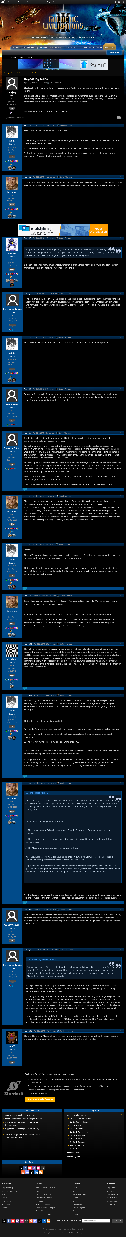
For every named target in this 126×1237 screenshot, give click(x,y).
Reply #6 (27, 389)
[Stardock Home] (3, 1)
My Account (111, 1191)
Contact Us (77, 1211)
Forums (75, 1214)
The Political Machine (43, 1204)
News (41, 2)
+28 (12, 464)
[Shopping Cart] (119, 2)
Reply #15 (29, 949)
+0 (12, 108)
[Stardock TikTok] (32, 1172)
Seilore (12, 253)
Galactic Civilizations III (19, 73)
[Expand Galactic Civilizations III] (65, 1115)
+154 (12, 269)
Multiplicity (6, 1204)
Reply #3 (27, 238)
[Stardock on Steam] (43, 1168)
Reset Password (112, 1201)
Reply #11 (28, 644)
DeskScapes (6, 1201)
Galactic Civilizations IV (44, 1194)
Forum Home (11, 57)
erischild (11, 659)
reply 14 (52, 959)
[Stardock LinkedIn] (36, 1172)
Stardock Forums (66, 1031)
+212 (12, 205)
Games (20, 2)
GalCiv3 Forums (56, 83)
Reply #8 (27, 496)
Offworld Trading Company (46, 1207)
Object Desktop (7, 1188)
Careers (75, 1198)
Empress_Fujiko (12, 448)
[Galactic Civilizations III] (63, 25)
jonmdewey (12, 404)
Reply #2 (27, 177)
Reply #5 (27, 337)
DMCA (71, 1233)
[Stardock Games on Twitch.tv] (34, 1168)
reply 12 (44, 792)
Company (77, 1183)
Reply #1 (27, 125)
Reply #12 (28, 695)
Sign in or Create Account (40, 1099)
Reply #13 (28, 783)
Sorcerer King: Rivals (43, 1214)
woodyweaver (11, 924)
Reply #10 (28, 596)
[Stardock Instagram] (38, 1168)
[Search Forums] (123, 2)
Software (11, 2)
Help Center (111, 1188)
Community (31, 2)
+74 (12, 156)
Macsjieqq (11, 92)
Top (121, 125)
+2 (12, 420)
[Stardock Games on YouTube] (29, 1168)
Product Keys (112, 1198)
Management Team (80, 1194)
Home (5, 73)
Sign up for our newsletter (68, 1220)
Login (30, 57)
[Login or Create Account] (115, 2)
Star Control (40, 1201)
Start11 (4, 1194)
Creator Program (79, 1207)
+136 (12, 675)
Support (56, 2)
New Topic (114, 52)
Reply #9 (27, 544)
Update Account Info (114, 1204)
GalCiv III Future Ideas (38, 73)
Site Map (79, 1233)
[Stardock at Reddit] (23, 1172)
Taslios (12, 140)
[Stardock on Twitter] (21, 1168)
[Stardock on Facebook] (25, 1168)
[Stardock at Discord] (27, 1172)
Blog (48, 2)
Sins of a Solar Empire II (44, 1198)
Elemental (39, 1191)
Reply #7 (27, 433)
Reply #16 (28, 1031)
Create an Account (113, 1194)
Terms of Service (61, 1233)
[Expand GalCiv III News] (68, 1139)
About (75, 1188)
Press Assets (77, 1204)
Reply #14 (28, 909)
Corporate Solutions (9, 1191)
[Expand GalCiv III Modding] (68, 1135)
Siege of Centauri (42, 1211)
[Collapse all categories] (121, 1114)
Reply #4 (29, 294)
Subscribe (117, 1220)
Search (22, 57)
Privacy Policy (48, 1233)
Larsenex (12, 192)
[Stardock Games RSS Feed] (41, 1172)
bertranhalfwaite (12, 308)
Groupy (5, 1207)
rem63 (11, 1046)
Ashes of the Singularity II (45, 1188)
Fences (4, 1198)
